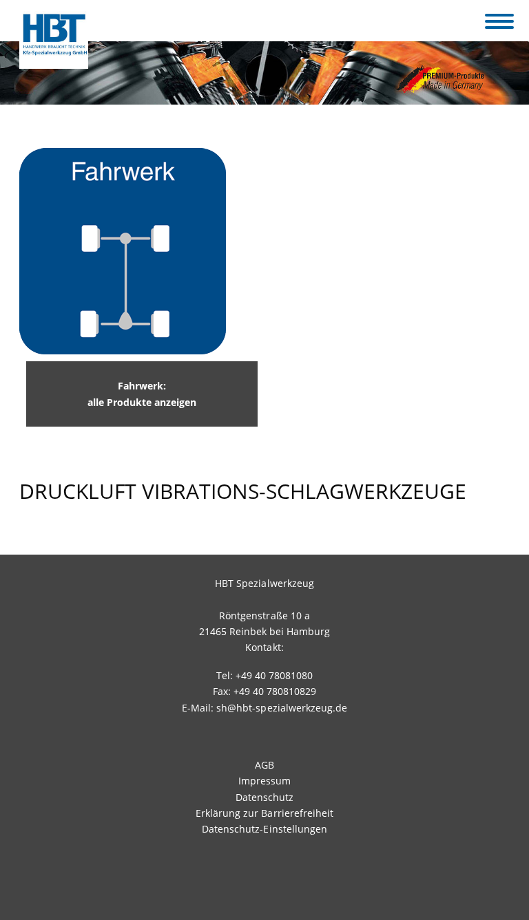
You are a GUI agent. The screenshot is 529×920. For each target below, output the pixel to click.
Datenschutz (264, 797)
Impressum (264, 780)
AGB (264, 764)
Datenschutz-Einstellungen (264, 828)
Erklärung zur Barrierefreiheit (264, 813)
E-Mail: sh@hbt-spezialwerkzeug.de (264, 707)
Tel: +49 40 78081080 (264, 675)
